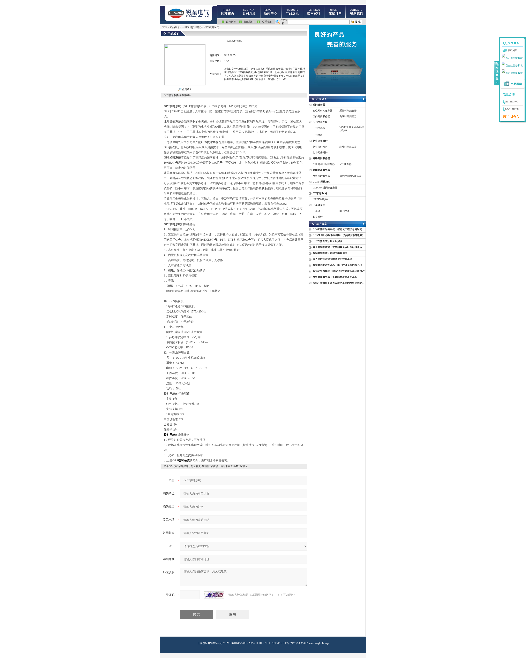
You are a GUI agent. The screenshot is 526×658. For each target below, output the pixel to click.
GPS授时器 (319, 128)
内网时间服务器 (348, 116)
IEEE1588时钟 (320, 199)
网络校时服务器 (321, 176)
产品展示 (175, 27)
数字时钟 (318, 216)
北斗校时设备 (320, 146)
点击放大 (186, 89)
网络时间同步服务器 (350, 176)
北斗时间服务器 (348, 146)
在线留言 (510, 117)
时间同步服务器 (193, 27)
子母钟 (316, 211)
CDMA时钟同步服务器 (325, 187)
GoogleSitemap (321, 643)
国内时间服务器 (321, 116)
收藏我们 (249, 21)
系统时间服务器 (348, 110)
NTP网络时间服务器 (324, 164)
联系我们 (267, 21)
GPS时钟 (317, 135)
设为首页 (231, 21)
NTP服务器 (345, 164)
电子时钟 (344, 211)
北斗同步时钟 (320, 152)
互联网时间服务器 (322, 110)
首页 (164, 27)
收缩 (496, 73)
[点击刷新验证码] (214, 594)
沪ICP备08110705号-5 (301, 643)
